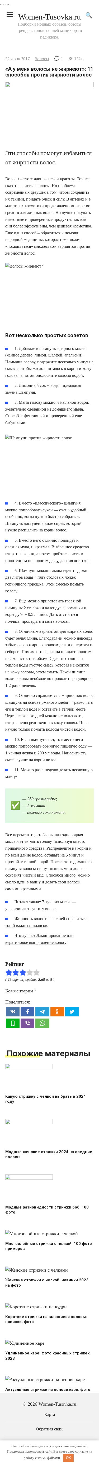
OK (68, 1458)
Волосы (42, 59)
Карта (49, 1414)
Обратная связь (49, 1429)
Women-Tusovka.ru (49, 16)
